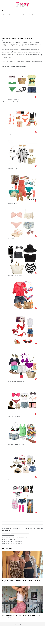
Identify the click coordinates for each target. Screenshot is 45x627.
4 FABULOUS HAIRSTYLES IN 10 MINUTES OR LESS (12, 541)
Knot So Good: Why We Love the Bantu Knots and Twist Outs (15, 533)
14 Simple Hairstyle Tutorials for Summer (12, 528)
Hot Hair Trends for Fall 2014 (8, 535)
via (18, 99)
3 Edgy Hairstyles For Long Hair (8, 539)
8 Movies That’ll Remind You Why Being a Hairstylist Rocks (14, 537)
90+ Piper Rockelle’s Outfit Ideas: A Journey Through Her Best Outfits (22, 615)
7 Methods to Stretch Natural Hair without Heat (12, 543)
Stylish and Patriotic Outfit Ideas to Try (33, 528)
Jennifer (6, 583)
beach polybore (7, 523)
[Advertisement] (22, 26)
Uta (5, 40)
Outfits (4, 36)
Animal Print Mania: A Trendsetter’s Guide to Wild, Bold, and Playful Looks (21, 581)
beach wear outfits (15, 523)
